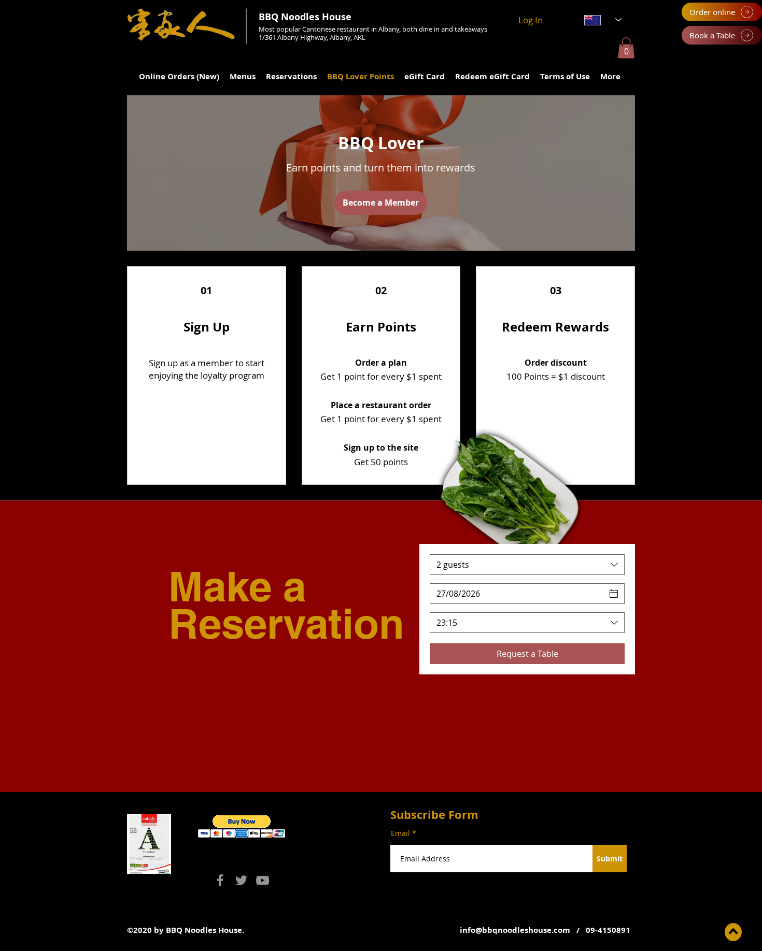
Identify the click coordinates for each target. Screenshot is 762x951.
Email (400, 833)
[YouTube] (263, 880)
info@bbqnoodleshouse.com (515, 930)
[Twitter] (241, 880)
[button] (626, 48)
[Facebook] (220, 880)
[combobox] (527, 564)
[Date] (614, 593)
